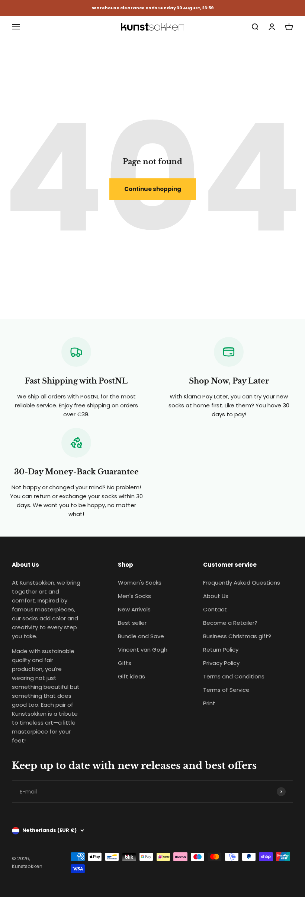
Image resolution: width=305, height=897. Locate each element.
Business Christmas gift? (237, 636)
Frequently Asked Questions (241, 582)
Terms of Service (226, 690)
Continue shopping (152, 189)
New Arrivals (134, 609)
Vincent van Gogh (142, 649)
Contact (215, 609)
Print (209, 703)
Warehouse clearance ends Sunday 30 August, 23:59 (153, 8)
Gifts (124, 663)
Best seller (132, 623)
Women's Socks (139, 582)
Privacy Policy (221, 663)
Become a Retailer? (230, 623)
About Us (215, 596)
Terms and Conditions (233, 676)
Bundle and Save (141, 636)
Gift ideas (131, 676)
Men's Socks (134, 596)
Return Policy (220, 649)
